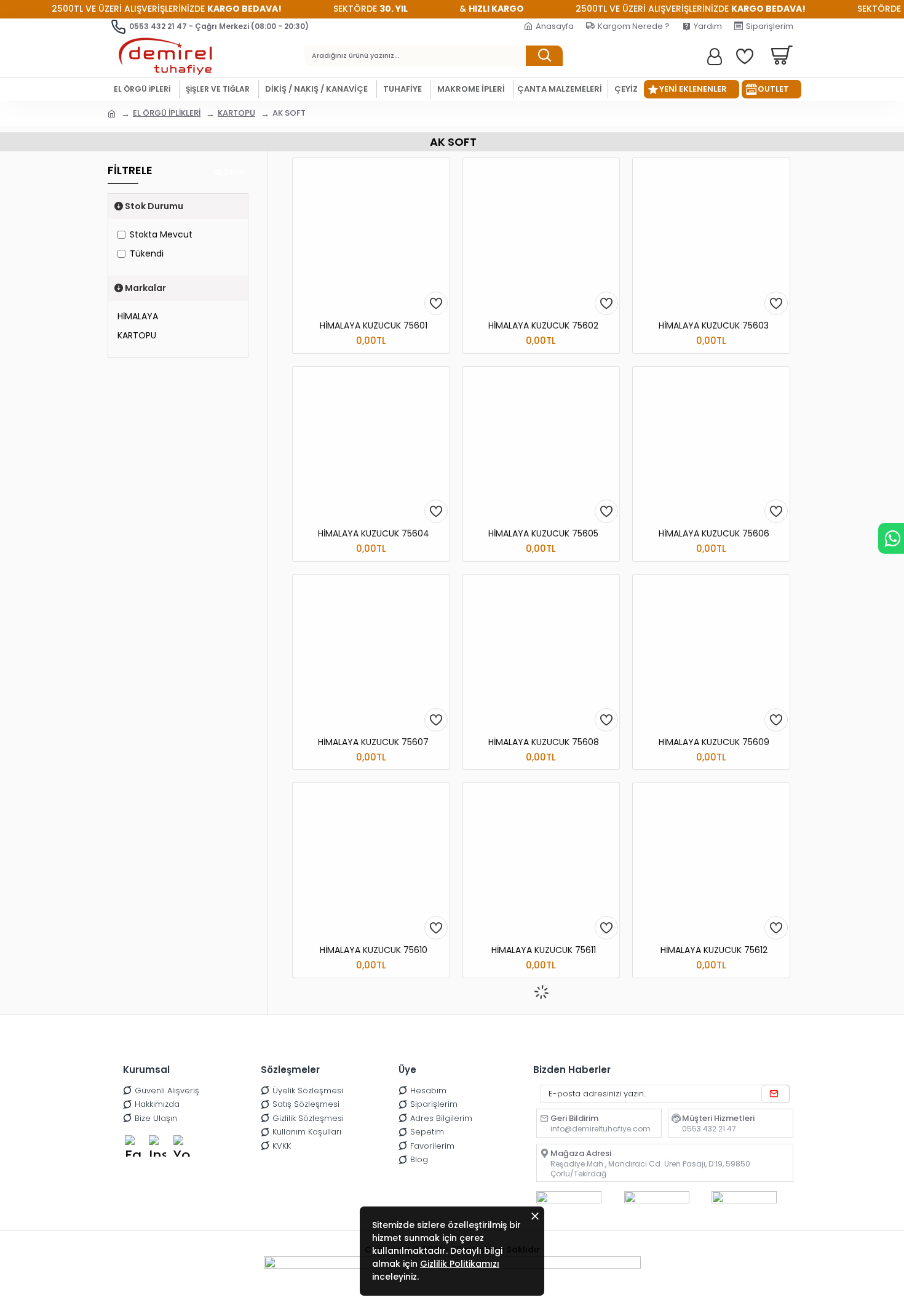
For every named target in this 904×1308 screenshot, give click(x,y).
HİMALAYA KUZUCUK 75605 (543, 533)
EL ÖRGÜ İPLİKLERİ (166, 113)
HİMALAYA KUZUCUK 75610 (373, 949)
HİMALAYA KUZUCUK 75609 (714, 742)
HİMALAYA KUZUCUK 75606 (714, 533)
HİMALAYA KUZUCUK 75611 (543, 949)
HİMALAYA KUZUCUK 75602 (543, 325)
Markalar (145, 288)
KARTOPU (236, 113)
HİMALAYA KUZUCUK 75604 (373, 533)
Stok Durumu (154, 206)
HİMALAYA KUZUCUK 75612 (713, 949)
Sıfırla (234, 172)
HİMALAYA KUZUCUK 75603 (714, 325)
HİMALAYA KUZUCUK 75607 (373, 742)
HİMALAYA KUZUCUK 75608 (543, 742)
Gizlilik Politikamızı (459, 1264)
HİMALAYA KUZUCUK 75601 (373, 325)
